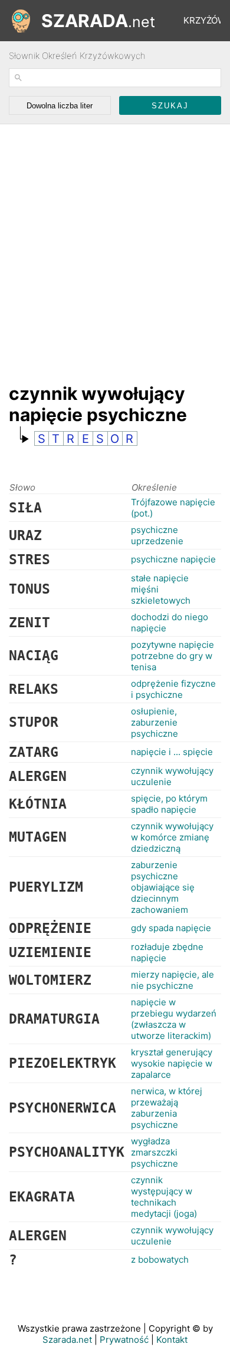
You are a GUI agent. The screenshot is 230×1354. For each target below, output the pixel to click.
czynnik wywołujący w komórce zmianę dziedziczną (172, 837)
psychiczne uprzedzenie (157, 535)
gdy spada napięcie (171, 927)
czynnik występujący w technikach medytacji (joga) (164, 1196)
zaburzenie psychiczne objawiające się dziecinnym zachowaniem (163, 887)
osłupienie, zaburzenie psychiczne (154, 722)
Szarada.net (67, 1339)
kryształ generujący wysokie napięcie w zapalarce (171, 1063)
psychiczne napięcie (173, 559)
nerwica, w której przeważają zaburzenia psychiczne (166, 1107)
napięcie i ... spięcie (172, 751)
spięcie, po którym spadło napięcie (169, 804)
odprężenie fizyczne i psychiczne (173, 689)
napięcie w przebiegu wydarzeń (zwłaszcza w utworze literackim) (173, 1019)
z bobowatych (160, 1259)
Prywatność (124, 1339)
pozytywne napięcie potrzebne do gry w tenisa (172, 656)
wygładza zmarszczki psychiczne (154, 1152)
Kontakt (172, 1339)
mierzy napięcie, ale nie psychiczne (172, 980)
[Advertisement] (115, 248)
